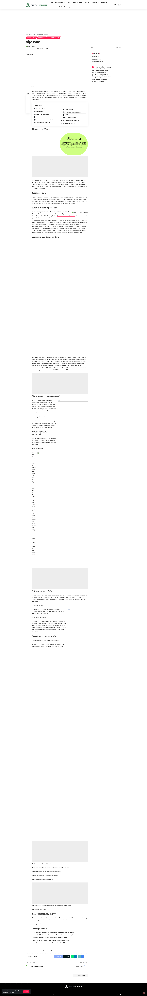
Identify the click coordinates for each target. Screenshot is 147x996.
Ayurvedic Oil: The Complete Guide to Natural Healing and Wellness (51, 940)
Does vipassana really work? (70, 123)
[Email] (107, 47)
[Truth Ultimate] (37, 4)
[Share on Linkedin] (102, 47)
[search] (112, 4)
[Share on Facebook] (95, 47)
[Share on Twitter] (97, 47)
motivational (47, 950)
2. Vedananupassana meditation (73, 112)
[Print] (111, 47)
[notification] (110, 4)
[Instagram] (74, 990)
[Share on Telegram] (104, 47)
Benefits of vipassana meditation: (71, 120)
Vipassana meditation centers (43, 117)
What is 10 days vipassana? (42, 114)
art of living (40, 950)
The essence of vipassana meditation (44, 119)
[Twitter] (73, 990)
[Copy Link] (109, 47)
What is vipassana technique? (42, 122)
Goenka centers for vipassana (66, 216)
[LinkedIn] (76, 990)
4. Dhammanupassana (70, 117)
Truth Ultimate (31, 37)
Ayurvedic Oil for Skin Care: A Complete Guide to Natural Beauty (50, 937)
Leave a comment (81, 975)
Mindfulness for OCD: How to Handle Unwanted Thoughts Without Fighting (53, 932)
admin (33, 46)
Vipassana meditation (40, 108)
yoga (57, 950)
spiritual (53, 950)
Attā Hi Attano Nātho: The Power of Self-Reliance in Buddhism (50, 943)
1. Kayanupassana (69, 109)
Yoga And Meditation (53, 37)
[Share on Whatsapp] (100, 47)
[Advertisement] (73, 20)
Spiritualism (41, 37)
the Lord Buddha (37, 184)
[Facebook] (71, 990)
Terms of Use (11, 992)
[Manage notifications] (144, 993)
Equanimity (68, 905)
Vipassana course (39, 111)
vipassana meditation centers (41, 357)
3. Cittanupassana (69, 115)
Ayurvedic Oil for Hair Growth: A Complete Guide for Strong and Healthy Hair (53, 935)
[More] (114, 47)
